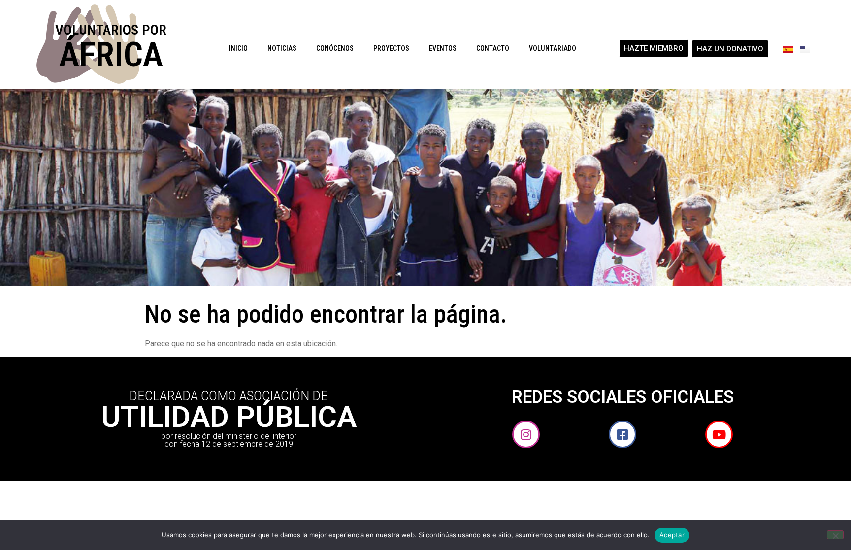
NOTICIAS (281, 48)
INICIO (238, 48)
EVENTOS (443, 48)
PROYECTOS (391, 48)
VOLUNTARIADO (552, 48)
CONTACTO (492, 48)
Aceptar (672, 535)
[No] (835, 534)
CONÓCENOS (335, 48)
